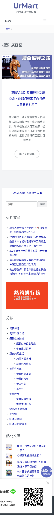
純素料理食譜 (23, 358)
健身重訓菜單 (23, 348)
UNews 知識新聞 (18, 409)
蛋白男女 (21, 383)
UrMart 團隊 (15, 419)
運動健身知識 (16, 338)
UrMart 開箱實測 (18, 424)
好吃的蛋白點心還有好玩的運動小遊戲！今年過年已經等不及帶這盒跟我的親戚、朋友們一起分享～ (27, 241)
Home (8, 29)
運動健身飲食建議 (26, 343)
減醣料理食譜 (23, 399)
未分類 (13, 414)
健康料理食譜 (16, 333)
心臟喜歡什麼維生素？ (29, 455)
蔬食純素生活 (16, 353)
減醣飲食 (14, 394)
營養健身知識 (23, 373)
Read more (27, 154)
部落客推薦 (15, 368)
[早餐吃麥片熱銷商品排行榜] (27, 295)
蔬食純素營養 (23, 363)
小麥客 (20, 388)
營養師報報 (22, 378)
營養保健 (14, 328)
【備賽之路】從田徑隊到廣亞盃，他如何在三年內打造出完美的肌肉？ (27, 98)
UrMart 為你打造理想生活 (26, 193)
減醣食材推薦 (23, 404)
